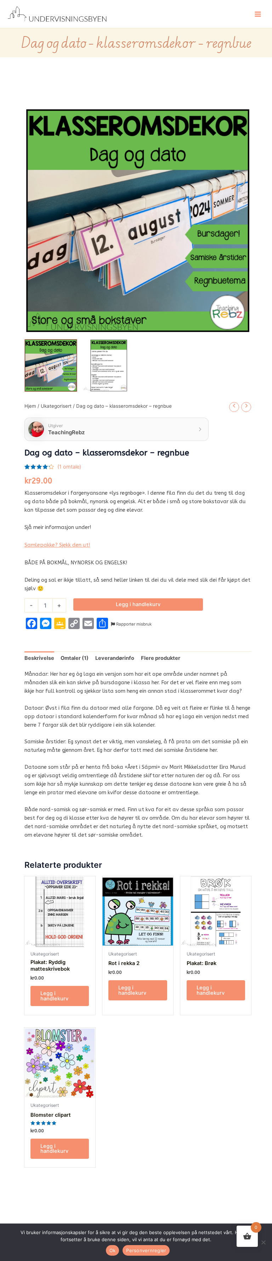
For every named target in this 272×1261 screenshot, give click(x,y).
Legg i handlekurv (138, 604)
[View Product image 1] (50, 365)
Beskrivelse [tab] (39, 658)
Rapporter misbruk (133, 624)
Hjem (30, 406)
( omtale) (69, 467)
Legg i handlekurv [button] (54, 996)
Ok (112, 1250)
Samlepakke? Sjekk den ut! (57, 545)
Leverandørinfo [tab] (114, 658)
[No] (263, 1242)
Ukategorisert (56, 406)
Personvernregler (146, 1250)
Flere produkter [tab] (160, 658)
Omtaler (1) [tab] (75, 658)
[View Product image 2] (109, 365)
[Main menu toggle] (258, 14)
